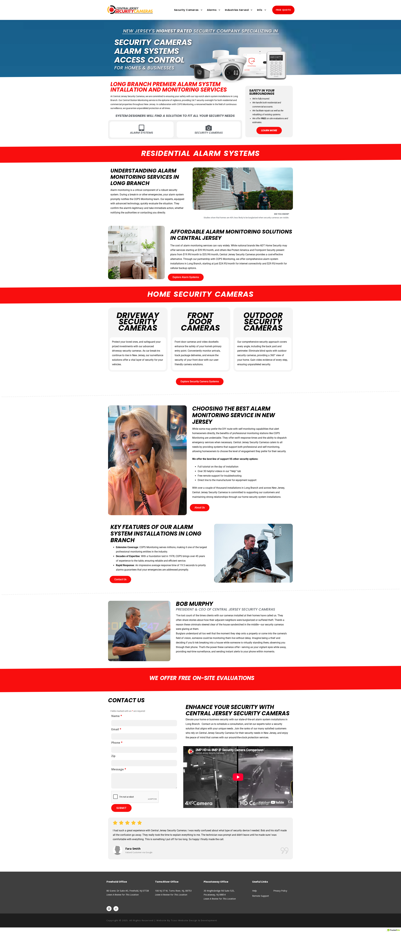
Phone (116, 742)
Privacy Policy (280, 890)
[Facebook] (115, 908)
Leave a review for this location (171, 894)
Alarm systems (141, 133)
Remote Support (260, 895)
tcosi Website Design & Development (194, 920)
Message (118, 769)
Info (259, 10)
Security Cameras (186, 10)
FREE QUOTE (283, 9)
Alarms (211, 10)
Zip (113, 756)
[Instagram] (109, 908)
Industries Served (237, 10)
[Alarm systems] (141, 128)
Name (116, 716)
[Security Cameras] (209, 128)
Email (116, 729)
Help (254, 890)
